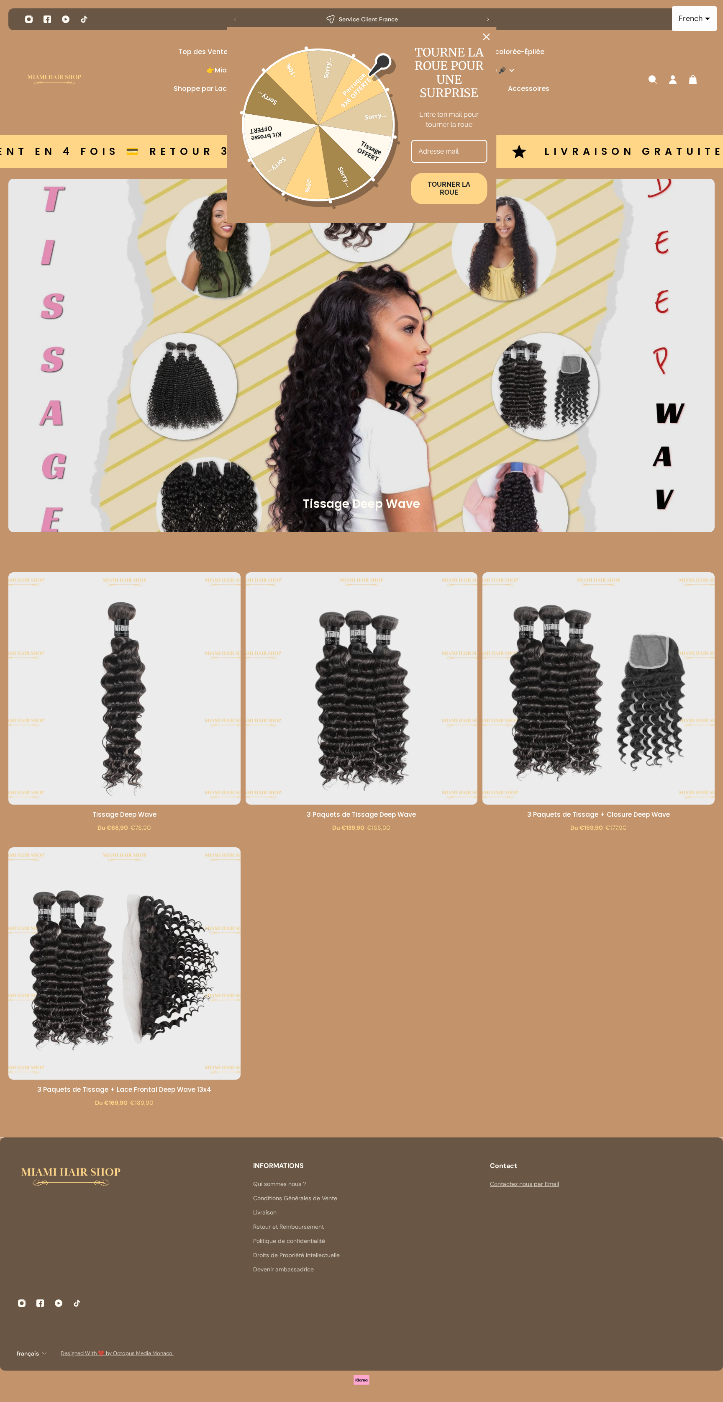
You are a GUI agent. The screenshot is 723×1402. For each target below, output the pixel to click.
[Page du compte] (673, 79)
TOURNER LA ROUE (449, 188)
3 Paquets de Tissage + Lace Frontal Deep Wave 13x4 (124, 1089)
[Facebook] (47, 19)
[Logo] (54, 79)
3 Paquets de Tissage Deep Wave (361, 814)
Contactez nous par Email (524, 1184)
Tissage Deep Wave (124, 814)
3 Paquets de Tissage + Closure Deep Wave (598, 814)
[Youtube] (65, 19)
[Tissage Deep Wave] (124, 688)
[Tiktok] (84, 19)
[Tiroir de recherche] (653, 79)
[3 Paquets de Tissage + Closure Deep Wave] (598, 688)
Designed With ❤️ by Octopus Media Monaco (117, 1353)
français (28, 1353)
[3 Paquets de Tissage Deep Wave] (362, 688)
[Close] (487, 37)
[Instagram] (29, 19)
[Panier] (693, 79)
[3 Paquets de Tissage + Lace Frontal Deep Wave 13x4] (124, 963)
